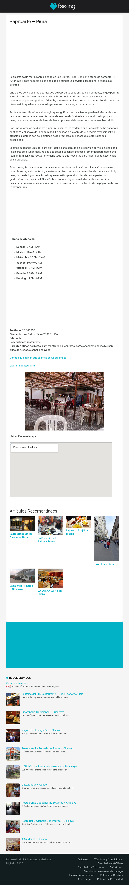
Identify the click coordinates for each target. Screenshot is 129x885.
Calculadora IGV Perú (110, 863)
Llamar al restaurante (22, 365)
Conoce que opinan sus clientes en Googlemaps (38, 357)
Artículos (83, 859)
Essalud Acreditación (81, 875)
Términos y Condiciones (108, 859)
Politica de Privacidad (110, 879)
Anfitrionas (116, 867)
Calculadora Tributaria (91, 867)
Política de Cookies (111, 875)
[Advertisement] (64, 52)
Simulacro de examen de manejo (103, 871)
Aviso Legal (84, 879)
